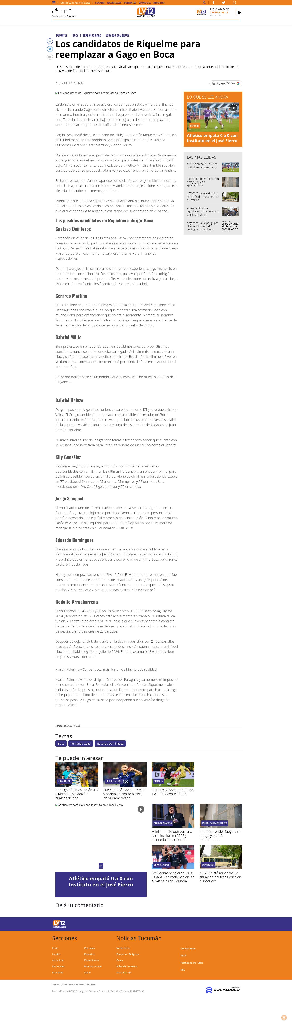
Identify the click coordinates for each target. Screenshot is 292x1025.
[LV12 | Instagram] (234, 3)
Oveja (119, 960)
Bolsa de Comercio (126, 966)
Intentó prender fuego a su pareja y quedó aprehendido (203, 182)
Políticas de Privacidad (85, 984)
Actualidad (58, 960)
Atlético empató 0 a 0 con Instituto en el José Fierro (212, 138)
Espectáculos (91, 960)
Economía (145, 3)
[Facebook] (50, 41)
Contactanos (188, 948)
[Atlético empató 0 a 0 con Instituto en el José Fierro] (101, 838)
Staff (183, 955)
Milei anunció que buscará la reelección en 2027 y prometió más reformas (172, 835)
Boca (61, 743)
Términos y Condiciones (62, 984)
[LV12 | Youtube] (216, 923)
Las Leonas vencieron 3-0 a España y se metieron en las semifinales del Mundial (173, 877)
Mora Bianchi (123, 972)
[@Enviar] (50, 57)
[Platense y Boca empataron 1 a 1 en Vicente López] (173, 786)
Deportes (159, 3)
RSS (183, 969)
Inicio (55, 948)
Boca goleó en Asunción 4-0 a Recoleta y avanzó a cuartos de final (76, 794)
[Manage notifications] (284, 1017)
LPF (100, 866)
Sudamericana (65, 781)
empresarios (208, 865)
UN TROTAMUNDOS (114, 781)
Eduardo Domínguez (110, 743)
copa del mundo (162, 865)
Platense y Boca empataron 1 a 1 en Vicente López (173, 792)
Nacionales (114, 3)
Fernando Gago (81, 743)
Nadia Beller (123, 948)
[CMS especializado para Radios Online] (218, 990)
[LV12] (59, 927)
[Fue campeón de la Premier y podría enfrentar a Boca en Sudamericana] (124, 786)
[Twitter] (50, 49)
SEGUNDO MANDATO (163, 823)
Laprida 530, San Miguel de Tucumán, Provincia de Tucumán (91, 991)
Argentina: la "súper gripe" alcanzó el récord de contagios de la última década (202, 228)
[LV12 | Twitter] (223, 3)
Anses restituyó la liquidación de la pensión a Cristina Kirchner (203, 211)
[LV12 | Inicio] (236, 937)
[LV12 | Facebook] (213, 3)
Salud (87, 972)
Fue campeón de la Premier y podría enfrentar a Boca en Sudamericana (124, 794)
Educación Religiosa (127, 954)
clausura (158, 781)
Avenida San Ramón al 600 (214, 823)
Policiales (130, 3)
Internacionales (93, 966)
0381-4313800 (137, 991)
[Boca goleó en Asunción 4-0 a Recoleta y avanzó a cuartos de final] (76, 786)
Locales (100, 3)
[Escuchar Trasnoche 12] (239, 12)
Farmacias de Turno (192, 962)
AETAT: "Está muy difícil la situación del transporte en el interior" (203, 197)
